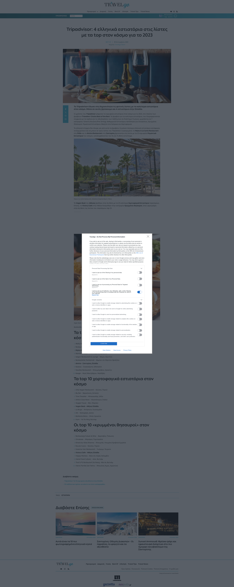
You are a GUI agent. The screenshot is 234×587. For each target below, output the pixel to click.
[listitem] (117, 268)
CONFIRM (103, 343)
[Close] (148, 237)
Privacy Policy (127, 350)
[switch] (139, 272)
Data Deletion (107, 350)
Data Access (117, 350)
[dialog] (117, 293)
